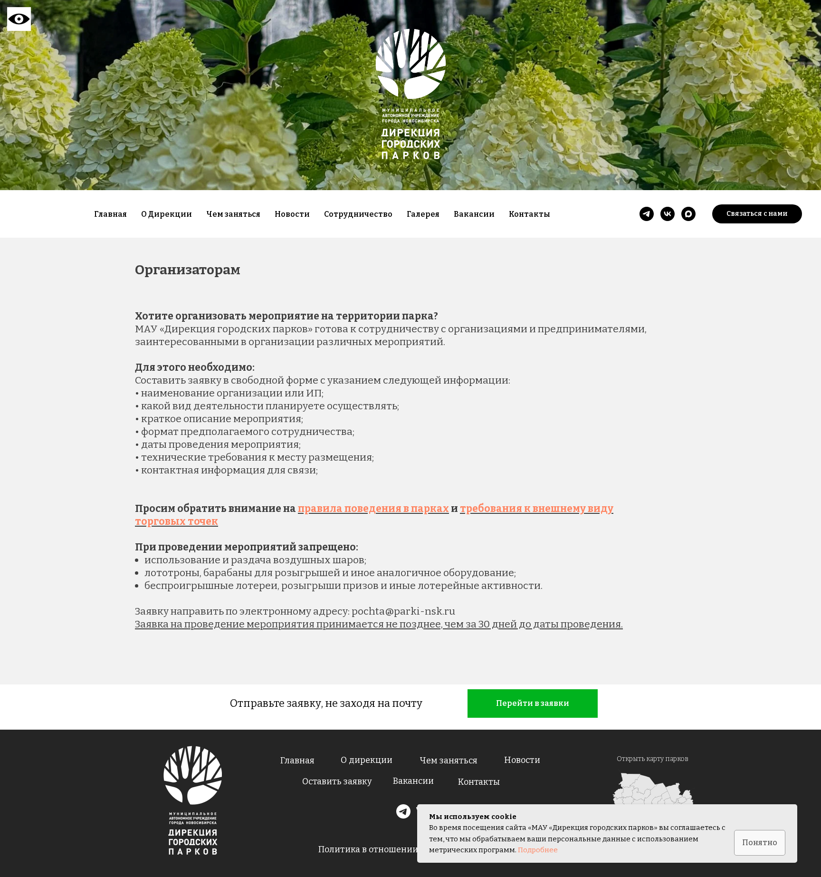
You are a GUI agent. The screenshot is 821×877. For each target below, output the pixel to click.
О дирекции (366, 760)
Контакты (479, 782)
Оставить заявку (337, 781)
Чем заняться (448, 760)
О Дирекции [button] (166, 214)
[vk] (667, 214)
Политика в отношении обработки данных (409, 849)
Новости (292, 214)
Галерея (423, 214)
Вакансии (474, 214)
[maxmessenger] (688, 214)
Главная (110, 214)
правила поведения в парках (373, 508)
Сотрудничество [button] (358, 214)
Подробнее (538, 850)
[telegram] (647, 214)
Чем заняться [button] (233, 214)
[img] (192, 800)
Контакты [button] (529, 214)
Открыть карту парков (652, 759)
